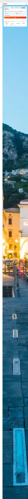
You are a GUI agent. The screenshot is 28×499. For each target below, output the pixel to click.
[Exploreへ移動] (1, 13)
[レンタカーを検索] (1, 9)
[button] (1, 4)
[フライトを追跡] (1, 14)
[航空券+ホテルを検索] (1, 10)
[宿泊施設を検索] (1, 7)
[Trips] (1, 16)
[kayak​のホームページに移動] (5, 3)
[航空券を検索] (1, 6)
